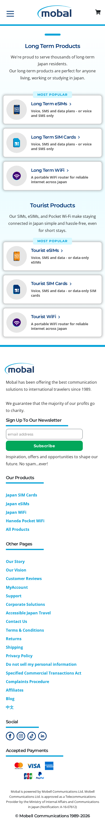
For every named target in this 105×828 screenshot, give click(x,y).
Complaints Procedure (27, 681)
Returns (13, 638)
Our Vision (16, 570)
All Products (17, 529)
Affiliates (14, 690)
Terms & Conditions (25, 630)
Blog (10, 698)
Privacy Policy (19, 655)
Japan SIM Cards (21, 495)
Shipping (14, 647)
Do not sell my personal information (41, 664)
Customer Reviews (24, 578)
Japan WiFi (16, 512)
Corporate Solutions (25, 604)
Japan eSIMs (17, 503)
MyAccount (17, 587)
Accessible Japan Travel (28, 613)
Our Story (15, 561)
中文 (10, 707)
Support (13, 596)
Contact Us (16, 621)
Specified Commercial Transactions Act (43, 673)
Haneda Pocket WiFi (25, 520)
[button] (98, 12)
